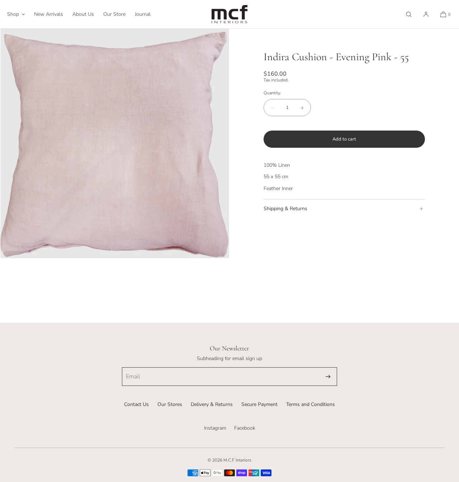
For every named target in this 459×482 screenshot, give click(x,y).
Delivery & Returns (212, 404)
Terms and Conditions (310, 404)
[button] (408, 14)
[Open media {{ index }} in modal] (115, 143)
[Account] (426, 14)
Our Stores (169, 404)
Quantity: (272, 92)
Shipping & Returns (285, 208)
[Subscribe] (328, 376)
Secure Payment (259, 404)
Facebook (244, 428)
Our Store (114, 14)
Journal (143, 14)
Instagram (215, 428)
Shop (13, 14)
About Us (83, 14)
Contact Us (136, 404)
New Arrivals (48, 14)
